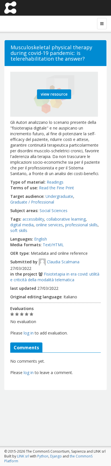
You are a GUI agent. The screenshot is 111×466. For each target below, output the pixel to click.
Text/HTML (53, 245)
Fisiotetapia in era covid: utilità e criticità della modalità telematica (54, 276)
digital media (22, 225)
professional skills (81, 225)
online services (49, 225)
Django (56, 456)
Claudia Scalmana (63, 261)
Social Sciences (53, 210)
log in (29, 333)
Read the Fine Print (56, 188)
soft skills (18, 230)
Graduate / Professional (32, 202)
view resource (54, 94)
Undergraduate (59, 196)
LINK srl (23, 456)
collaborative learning (66, 219)
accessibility (33, 219)
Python (42, 456)
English (40, 239)
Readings (55, 182)
